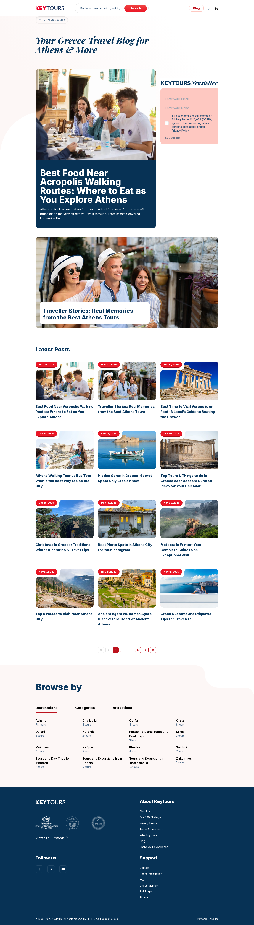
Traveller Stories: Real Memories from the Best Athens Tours (88, 314)
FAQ (142, 879)
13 (139, 650)
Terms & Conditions (151, 829)
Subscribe (172, 137)
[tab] (52, 707)
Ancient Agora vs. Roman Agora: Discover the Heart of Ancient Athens (125, 619)
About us (145, 811)
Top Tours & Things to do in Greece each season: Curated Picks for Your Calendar (186, 481)
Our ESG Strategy (150, 817)
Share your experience (154, 846)
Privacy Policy (148, 823)
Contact (144, 867)
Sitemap (144, 897)
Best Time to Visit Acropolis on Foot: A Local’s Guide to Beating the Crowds (187, 412)
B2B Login (146, 891)
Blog (142, 841)
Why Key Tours (149, 835)
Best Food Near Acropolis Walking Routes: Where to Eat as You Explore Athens (93, 186)
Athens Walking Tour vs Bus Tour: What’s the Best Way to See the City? (64, 481)
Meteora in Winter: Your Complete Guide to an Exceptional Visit (180, 550)
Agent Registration (151, 873)
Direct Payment (149, 885)
